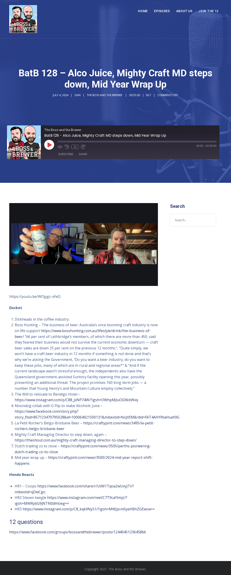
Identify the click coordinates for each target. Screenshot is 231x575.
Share (83, 154)
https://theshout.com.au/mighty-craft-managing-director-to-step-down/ (75, 440)
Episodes (162, 11)
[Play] (49, 145)
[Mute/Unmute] (60, 147)
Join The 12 (209, 11)
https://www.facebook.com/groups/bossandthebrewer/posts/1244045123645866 (77, 532)
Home (143, 11)
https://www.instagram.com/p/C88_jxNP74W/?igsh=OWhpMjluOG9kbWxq (76, 399)
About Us (184, 11)
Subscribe (65, 154)
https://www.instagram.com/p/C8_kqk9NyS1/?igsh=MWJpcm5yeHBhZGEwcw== (89, 509)
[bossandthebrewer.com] (23, 19)
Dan (78, 95)
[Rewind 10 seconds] (67, 147)
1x (75, 146)
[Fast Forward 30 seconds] (83, 147)
